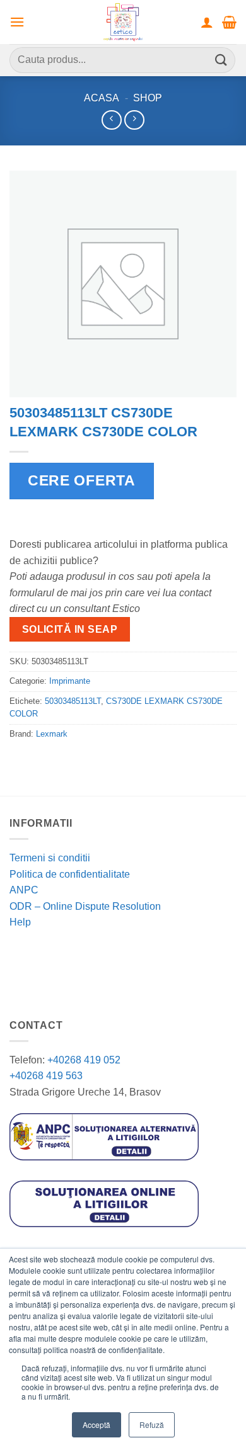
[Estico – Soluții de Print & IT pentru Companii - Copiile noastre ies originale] (123, 22)
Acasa (101, 98)
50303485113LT (73, 701)
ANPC (23, 890)
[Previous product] (134, 120)
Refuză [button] (151, 1424)
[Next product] (111, 120)
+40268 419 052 (82, 1060)
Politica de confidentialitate (69, 874)
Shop (147, 98)
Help (20, 922)
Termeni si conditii (49, 857)
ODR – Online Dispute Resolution (85, 906)
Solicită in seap (69, 629)
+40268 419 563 (46, 1075)
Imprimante (69, 681)
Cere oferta (82, 480)
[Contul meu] (207, 22)
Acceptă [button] (96, 1424)
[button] (17, 21)
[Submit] (221, 60)
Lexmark (51, 734)
